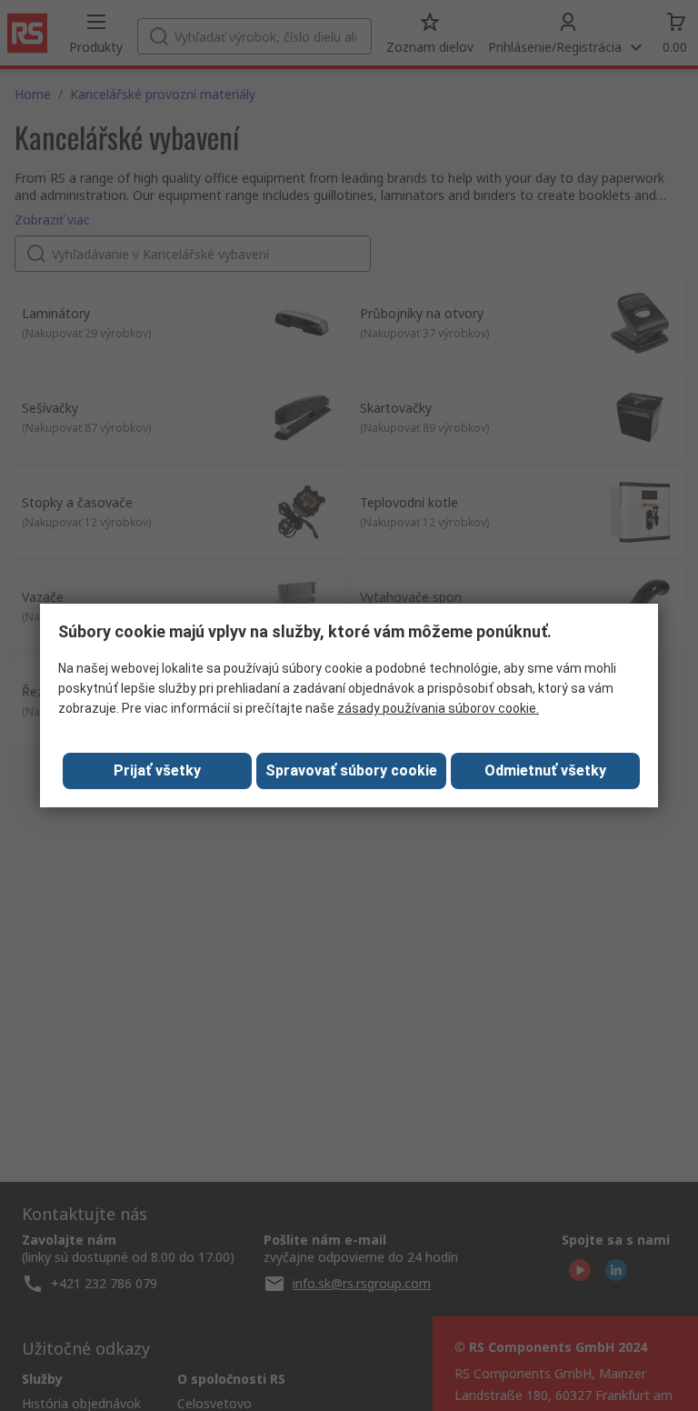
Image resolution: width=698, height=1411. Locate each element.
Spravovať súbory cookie (351, 770)
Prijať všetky (157, 770)
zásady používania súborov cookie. (438, 708)
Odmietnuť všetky (545, 770)
